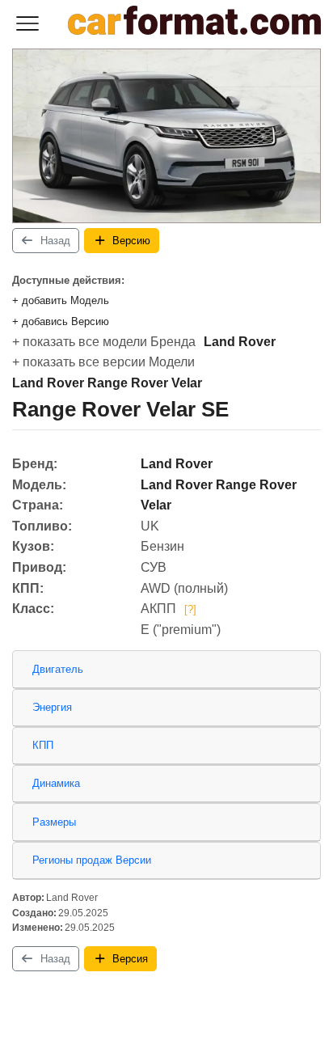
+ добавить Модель (60, 300)
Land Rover (240, 342)
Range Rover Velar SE (120, 409)
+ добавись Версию (60, 321)
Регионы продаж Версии (91, 860)
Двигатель (57, 669)
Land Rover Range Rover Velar (107, 383)
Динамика (56, 783)
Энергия (52, 707)
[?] (190, 609)
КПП (42, 745)
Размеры (54, 822)
